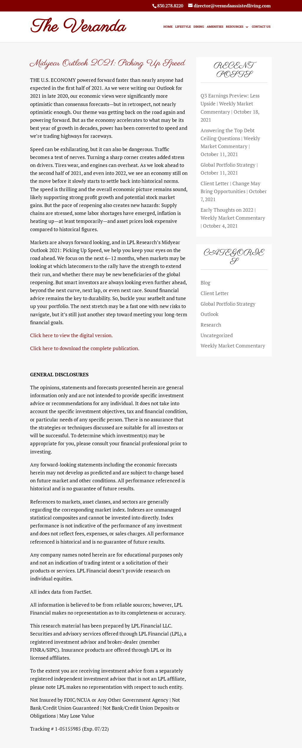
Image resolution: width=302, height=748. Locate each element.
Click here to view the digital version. (71, 335)
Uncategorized (217, 335)
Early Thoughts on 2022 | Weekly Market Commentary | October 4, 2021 (233, 217)
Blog (205, 282)
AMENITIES (215, 27)
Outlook (210, 314)
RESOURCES (234, 27)
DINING (198, 27)
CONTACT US (261, 27)
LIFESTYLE (183, 27)
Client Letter (215, 293)
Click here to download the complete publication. (84, 348)
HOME (168, 27)
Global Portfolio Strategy (228, 303)
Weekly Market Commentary (233, 345)
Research (211, 324)
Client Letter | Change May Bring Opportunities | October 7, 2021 (234, 191)
